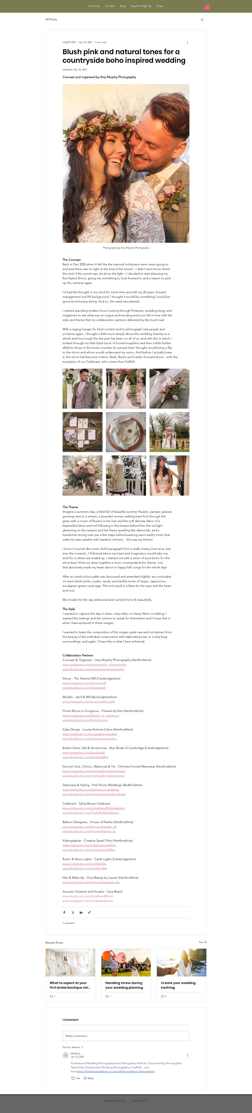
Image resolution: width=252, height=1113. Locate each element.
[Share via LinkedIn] (81, 912)
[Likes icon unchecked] (73, 1078)
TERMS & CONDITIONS (115, 1100)
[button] (207, 6)
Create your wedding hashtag (178, 985)
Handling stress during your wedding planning (124, 985)
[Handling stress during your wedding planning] (126, 962)
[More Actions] (187, 1055)
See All (203, 942)
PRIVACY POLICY (139, 1100)
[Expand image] (83, 389)
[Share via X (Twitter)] (72, 912)
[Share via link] (89, 912)
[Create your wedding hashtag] (181, 962)
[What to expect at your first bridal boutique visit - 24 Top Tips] (70, 962)
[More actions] (187, 42)
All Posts (51, 19)
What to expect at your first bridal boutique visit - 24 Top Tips (69, 985)
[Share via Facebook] (64, 912)
